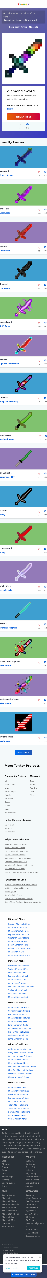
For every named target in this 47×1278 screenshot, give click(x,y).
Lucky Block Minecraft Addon (20, 1052)
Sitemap (5, 1179)
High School (30, 1210)
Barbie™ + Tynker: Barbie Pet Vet (17, 888)
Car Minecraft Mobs (17, 983)
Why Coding (30, 1173)
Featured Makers (33, 1176)
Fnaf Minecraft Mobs (17, 972)
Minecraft (28, 13)
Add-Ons (33, 788)
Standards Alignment (34, 1223)
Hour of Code (8, 1226)
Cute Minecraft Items (17, 1119)
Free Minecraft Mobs (17, 993)
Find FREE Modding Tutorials (16, 862)
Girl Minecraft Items (17, 1115)
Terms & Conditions (10, 1248)
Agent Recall (9, 825)
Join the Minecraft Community (16, 851)
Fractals (8, 795)
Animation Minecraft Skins (19, 948)
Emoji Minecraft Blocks (18, 1025)
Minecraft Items (9, 1217)
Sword (10, 109)
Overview (29, 1160)
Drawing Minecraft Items (19, 1112)
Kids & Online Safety (11, 1253)
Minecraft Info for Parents (15, 868)
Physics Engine (10, 791)
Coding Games (8, 1195)
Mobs (32, 795)
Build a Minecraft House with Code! (18, 858)
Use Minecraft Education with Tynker (19, 865)
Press (4, 1170)
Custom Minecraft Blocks (19, 1011)
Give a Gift (30, 1167)
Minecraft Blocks (9, 1210)
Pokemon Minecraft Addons (20, 1073)
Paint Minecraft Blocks (18, 1014)
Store (4, 1186)
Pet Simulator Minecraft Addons (22, 1066)
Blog (4, 1160)
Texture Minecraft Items (18, 1108)
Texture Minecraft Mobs (18, 969)
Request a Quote (32, 1236)
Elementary (30, 1204)
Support (5, 1167)
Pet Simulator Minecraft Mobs (21, 986)
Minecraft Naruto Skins (18, 941)
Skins (32, 781)
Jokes (7, 788)
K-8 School (30, 1220)
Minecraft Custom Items (18, 1091)
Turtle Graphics (10, 812)
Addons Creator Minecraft (19, 1049)
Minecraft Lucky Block (17, 1021)
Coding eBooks (8, 1182)
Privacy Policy (9, 1250)
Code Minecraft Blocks (18, 1035)
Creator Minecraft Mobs (18, 965)
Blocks (32, 784)
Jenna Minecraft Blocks (18, 1039)
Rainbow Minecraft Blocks (19, 1028)
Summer (29, 1186)
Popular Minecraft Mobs (18, 976)
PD (26, 1226)
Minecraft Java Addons (18, 1063)
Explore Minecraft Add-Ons (15, 855)
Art (6, 781)
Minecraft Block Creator (18, 1007)
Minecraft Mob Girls (17, 979)
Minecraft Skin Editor (11, 1204)
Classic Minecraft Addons (19, 1077)
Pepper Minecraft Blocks (19, 1032)
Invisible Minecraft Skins (19, 924)
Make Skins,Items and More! (16, 844)
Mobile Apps (7, 1176)
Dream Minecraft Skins (18, 945)
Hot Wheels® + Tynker (13, 895)
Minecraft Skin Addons (18, 1059)
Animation (9, 798)
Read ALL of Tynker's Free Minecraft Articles (21, 872)
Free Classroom (32, 1201)
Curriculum (30, 1164)
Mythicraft (9, 828)
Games (7, 802)
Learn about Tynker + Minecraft (23, 27)
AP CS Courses (31, 1213)
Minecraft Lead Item (17, 1087)
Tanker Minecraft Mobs (18, 990)
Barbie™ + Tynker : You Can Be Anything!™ (21, 884)
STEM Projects (31, 1232)
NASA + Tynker (10, 891)
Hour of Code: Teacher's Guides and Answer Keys (23, 902)
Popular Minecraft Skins (18, 934)
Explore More (24, 752)
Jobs (4, 1173)
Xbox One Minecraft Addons (20, 1070)
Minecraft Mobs (9, 1207)
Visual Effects (10, 784)
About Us (6, 1164)
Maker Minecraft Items (18, 1094)
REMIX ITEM (23, 116)
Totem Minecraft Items (18, 1105)
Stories (7, 805)
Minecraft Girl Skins (16, 951)
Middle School (31, 1207)
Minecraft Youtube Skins (19, 931)
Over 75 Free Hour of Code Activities (19, 898)
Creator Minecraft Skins (18, 938)
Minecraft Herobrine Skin (19, 955)
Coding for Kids (12, 13)
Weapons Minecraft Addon (20, 1056)
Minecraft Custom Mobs (18, 997)
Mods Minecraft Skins (17, 927)
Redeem (29, 1170)
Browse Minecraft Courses (15, 847)
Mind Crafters (10, 832)
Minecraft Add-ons (10, 1213)
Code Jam (6, 1223)
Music (7, 809)
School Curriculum (33, 1198)
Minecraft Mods (9, 1220)
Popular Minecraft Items (18, 1098)
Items (5, 16)
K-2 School (30, 1217)
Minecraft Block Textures (19, 1018)
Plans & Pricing (32, 1179)
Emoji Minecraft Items (17, 1101)
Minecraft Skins (9, 1201)
